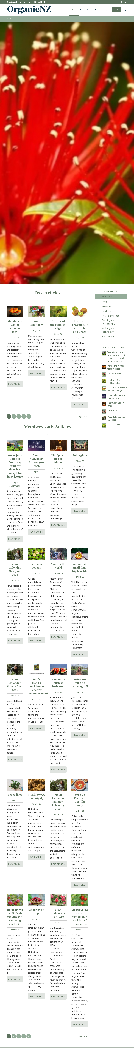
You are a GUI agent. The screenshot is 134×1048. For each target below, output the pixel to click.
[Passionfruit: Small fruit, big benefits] (79, 554)
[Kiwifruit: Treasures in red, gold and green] (79, 311)
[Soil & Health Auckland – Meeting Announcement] (36, 669)
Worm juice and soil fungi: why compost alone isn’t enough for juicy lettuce (15, 465)
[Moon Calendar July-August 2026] (36, 445)
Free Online (108, 336)
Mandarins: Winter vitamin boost (14, 326)
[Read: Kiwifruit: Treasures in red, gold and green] (104, 388)
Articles (10, 18)
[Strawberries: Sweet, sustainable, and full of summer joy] (79, 900)
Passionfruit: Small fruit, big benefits (80, 567)
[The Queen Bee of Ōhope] (58, 445)
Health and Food (111, 315)
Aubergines (79, 455)
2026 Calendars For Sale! (58, 913)
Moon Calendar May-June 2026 (15, 569)
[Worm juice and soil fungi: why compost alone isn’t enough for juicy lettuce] (15, 445)
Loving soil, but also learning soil (80, 682)
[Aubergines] (79, 445)
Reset (9, 2)
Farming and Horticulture (108, 322)
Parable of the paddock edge (58, 324)
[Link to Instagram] (121, 2)
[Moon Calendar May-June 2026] (15, 554)
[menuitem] (74, 10)
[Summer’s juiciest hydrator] (58, 669)
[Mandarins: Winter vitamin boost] (15, 311)
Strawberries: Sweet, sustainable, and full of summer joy (80, 916)
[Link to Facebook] (117, 2)
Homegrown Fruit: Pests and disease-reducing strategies (15, 916)
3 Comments (15, 486)
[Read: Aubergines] (104, 411)
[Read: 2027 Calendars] (104, 374)
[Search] (124, 10)
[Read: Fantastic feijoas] (104, 425)
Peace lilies (15, 794)
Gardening (107, 311)
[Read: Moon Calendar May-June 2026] (104, 418)
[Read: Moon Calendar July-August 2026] (104, 396)
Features (106, 306)
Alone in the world (58, 565)
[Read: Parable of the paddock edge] (104, 381)
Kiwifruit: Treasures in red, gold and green (80, 326)
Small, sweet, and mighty (36, 796)
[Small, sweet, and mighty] (36, 785)
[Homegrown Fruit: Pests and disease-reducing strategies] (15, 900)
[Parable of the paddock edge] (58, 311)
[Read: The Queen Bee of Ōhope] (104, 404)
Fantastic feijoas (36, 565)
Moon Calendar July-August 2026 (36, 460)
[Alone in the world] (58, 554)
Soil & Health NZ (38, 2)
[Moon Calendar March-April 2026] (15, 669)
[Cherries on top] (36, 900)
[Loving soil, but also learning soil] (79, 669)
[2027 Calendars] (36, 311)
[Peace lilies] (15, 785)
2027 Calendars (36, 322)
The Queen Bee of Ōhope (58, 458)
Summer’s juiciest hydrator (58, 682)
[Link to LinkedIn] (125, 2)
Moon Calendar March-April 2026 (15, 684)
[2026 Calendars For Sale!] (58, 900)
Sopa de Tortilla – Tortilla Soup (80, 800)
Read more (14, 383)
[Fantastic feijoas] (36, 554)
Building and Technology (108, 330)
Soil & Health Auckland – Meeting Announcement (38, 686)
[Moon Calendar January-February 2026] (58, 785)
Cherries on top (36, 911)
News (104, 301)
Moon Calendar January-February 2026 (58, 801)
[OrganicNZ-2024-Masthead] (29, 10)
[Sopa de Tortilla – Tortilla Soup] (79, 785)
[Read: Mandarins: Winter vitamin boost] (104, 367)
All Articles (108, 296)
